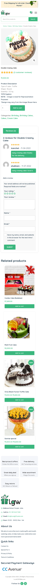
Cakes (10, 26)
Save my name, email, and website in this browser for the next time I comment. (20, 237)
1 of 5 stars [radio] (5, 193)
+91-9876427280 (14, 512)
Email (7, 224)
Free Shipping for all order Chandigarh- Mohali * (19, 4)
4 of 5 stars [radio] (12, 193)
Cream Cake (12, 118)
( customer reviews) (23, 72)
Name (7, 213)
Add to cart (17, 108)
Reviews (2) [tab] (11, 131)
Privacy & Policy (6, 553)
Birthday (15, 115)
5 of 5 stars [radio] (15, 193)
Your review (9, 197)
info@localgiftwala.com (15, 516)
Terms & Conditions (7, 557)
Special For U (5, 550)
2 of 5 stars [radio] (7, 193)
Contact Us (4, 546)
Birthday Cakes (17, 26)
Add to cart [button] (19, 306)
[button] (34, 60)
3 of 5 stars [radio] (10, 193)
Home (5, 26)
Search (33, 19)
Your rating (9, 191)
